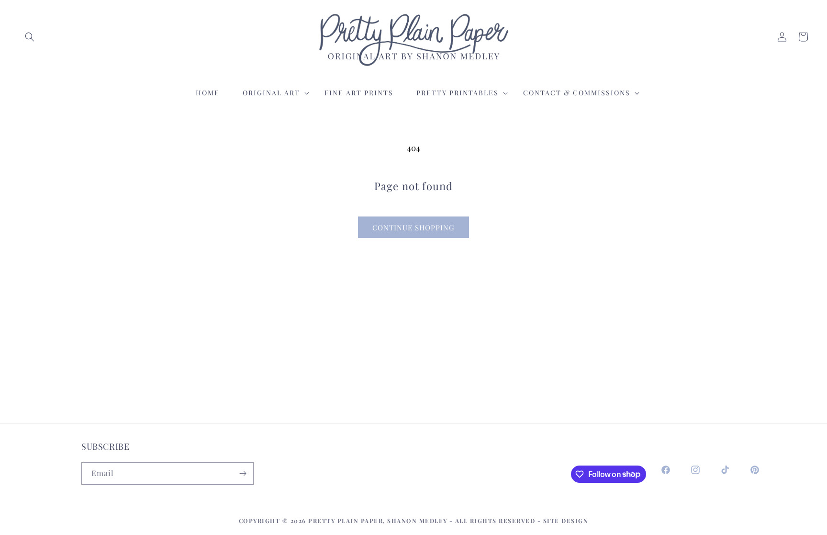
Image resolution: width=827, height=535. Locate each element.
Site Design (566, 520)
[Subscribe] (242, 473)
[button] (29, 36)
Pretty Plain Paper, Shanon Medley (377, 520)
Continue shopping (413, 227)
